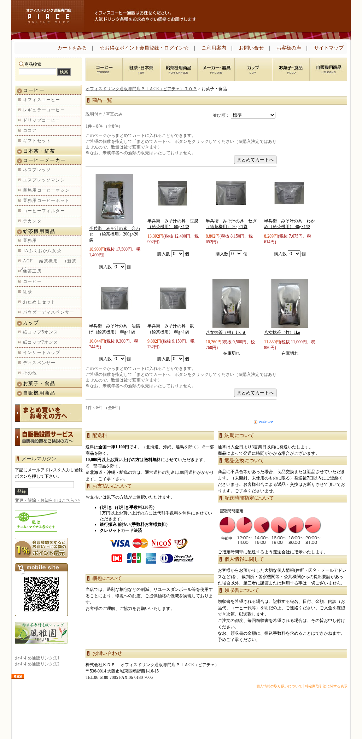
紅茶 (27, 291)
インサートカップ (41, 352)
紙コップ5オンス (40, 332)
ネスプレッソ (37, 169)
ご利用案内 (214, 48)
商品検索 (32, 64)
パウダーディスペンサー (48, 312)
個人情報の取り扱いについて (279, 686)
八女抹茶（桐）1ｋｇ (226, 332)
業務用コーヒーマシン (46, 190)
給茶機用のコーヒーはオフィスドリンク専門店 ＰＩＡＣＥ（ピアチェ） (47, 16)
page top (266, 421)
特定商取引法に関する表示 (326, 686)
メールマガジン (39, 458)
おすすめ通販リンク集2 (37, 664)
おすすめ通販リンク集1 (37, 658)
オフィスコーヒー (41, 99)
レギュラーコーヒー (44, 109)
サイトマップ (329, 48)
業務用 (30, 240)
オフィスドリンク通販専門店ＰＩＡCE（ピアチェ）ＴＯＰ (141, 88)
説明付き (94, 114)
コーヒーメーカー (44, 160)
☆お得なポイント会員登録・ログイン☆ (144, 48)
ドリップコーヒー (41, 120)
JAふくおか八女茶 (42, 250)
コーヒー (36, 90)
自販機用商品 (39, 393)
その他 (30, 373)
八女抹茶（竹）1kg (282, 332)
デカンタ (32, 221)
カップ (31, 322)
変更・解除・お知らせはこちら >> (47, 500)
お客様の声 (288, 48)
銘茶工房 (32, 271)
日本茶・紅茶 (39, 151)
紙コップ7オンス (40, 342)
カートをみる (72, 48)
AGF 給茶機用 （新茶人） (48, 264)
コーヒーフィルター (44, 210)
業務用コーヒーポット (46, 200)
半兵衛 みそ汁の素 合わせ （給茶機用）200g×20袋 (114, 234)
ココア (30, 130)
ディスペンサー (39, 362)
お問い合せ (251, 48)
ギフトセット (37, 140)
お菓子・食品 (39, 383)
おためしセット (39, 301)
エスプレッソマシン (44, 180)
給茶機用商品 (39, 231)
